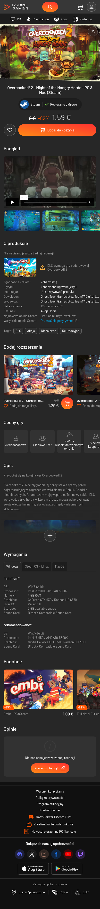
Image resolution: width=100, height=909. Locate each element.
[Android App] (66, 869)
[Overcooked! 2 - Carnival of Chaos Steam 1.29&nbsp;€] (38, 375)
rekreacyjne (70, 331)
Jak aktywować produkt (57, 292)
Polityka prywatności (50, 798)
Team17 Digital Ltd (87, 296)
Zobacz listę (49, 282)
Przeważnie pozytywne (57, 321)
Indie (53, 311)
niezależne (48, 331)
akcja (31, 331)
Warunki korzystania (50, 791)
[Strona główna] (16, 7)
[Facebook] (56, 854)
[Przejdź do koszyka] (80, 7)
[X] (32, 854)
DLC (18, 331)
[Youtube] (68, 854)
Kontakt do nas (50, 810)
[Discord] (20, 854)
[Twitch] (80, 854)
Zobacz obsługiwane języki (59, 287)
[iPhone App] (33, 869)
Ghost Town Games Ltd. (57, 296)
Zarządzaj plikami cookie (50, 884)
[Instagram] (44, 854)
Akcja (45, 311)
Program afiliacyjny (50, 804)
